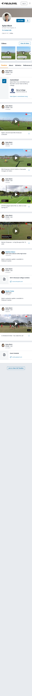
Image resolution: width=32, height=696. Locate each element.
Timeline (4, 65)
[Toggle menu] (30, 3)
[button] (29, 133)
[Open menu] (29, 133)
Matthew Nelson (10, 252)
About (11, 65)
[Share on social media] (27, 20)
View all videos (24, 43)
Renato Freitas (9, 291)
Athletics (18, 65)
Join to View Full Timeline (16, 368)
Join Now (20, 20)
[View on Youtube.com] (28, 114)
